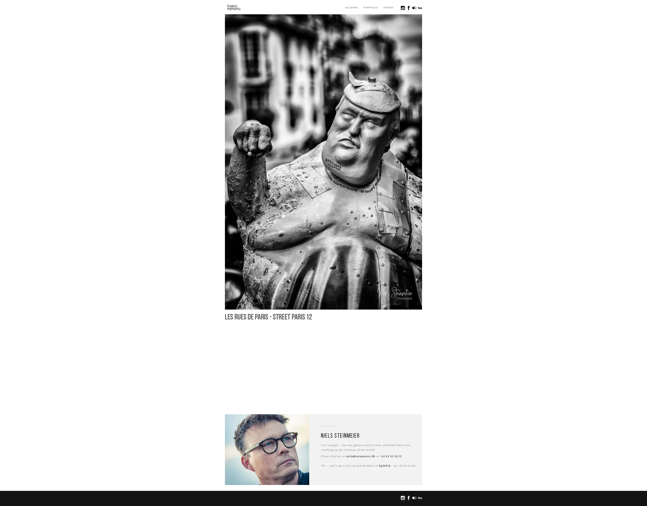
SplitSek (385, 465)
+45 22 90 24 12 (391, 456)
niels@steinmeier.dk (360, 456)
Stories (388, 7)
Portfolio (371, 7)
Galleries (351, 7)
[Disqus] (323, 366)
